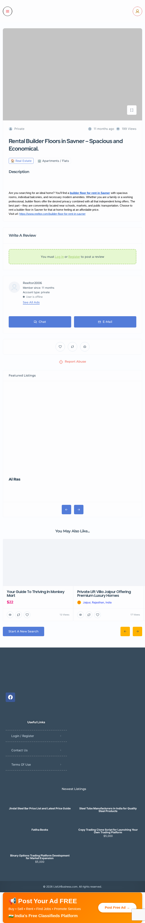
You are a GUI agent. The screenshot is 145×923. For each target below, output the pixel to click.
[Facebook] (10, 644)
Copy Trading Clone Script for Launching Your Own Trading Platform (108, 778)
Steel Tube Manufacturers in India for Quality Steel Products (108, 757)
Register (74, 256)
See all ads (31, 302)
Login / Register (22, 683)
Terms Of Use (21, 712)
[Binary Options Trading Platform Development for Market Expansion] (39, 795)
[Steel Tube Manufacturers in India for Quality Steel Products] (108, 748)
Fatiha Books (40, 777)
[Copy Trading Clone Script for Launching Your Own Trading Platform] (108, 769)
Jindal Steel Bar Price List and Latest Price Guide (40, 755)
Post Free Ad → (117, 855)
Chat (42, 322)
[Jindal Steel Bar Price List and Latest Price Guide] (39, 748)
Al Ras (14, 435)
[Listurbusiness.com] (72, 11)
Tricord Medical (89, 435)
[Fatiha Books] (39, 769)
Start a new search (23, 578)
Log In (59, 256)
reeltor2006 (32, 283)
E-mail (107, 322)
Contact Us (19, 697)
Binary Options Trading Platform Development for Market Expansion (39, 804)
